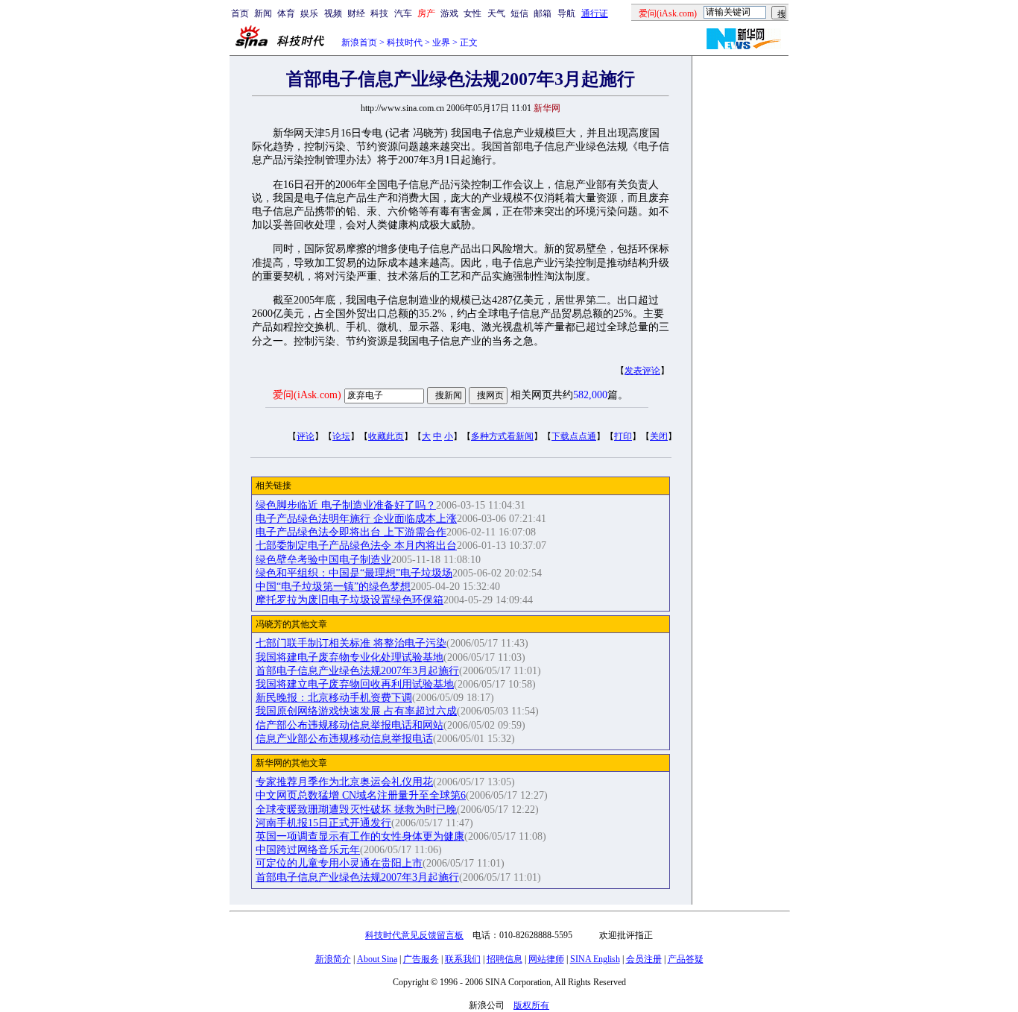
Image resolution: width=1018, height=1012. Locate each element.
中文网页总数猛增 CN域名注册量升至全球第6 (361, 795)
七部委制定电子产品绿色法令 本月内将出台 (356, 545)
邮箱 (542, 13)
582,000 (590, 394)
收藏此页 (386, 436)
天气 (496, 13)
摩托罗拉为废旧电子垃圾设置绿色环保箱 (349, 600)
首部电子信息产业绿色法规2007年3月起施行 (357, 670)
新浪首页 (359, 42)
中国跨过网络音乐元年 (308, 849)
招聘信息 (504, 959)
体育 (286, 13)
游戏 (449, 13)
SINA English (595, 959)
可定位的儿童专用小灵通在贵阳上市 (339, 863)
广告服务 (421, 959)
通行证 (594, 13)
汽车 (403, 13)
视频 (333, 13)
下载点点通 (573, 436)
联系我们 (463, 959)
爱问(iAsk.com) (307, 394)
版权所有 (531, 1005)
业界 (441, 42)
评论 (305, 436)
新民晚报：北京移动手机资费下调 (334, 697)
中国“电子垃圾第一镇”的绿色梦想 (333, 586)
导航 (566, 13)
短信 (519, 13)
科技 (379, 13)
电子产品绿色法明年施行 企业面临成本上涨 (356, 518)
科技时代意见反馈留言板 (414, 935)
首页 (240, 13)
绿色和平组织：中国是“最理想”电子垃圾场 (354, 573)
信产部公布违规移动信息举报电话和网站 (349, 725)
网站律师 (546, 959)
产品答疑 (686, 959)
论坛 (341, 436)
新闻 (263, 13)
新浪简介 (333, 959)
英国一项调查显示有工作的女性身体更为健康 (360, 836)
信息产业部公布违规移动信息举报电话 (344, 738)
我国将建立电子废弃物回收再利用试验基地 (355, 684)
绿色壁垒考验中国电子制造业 (323, 559)
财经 (356, 13)
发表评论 (642, 370)
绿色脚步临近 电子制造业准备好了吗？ (346, 505)
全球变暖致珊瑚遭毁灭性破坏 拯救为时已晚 (356, 809)
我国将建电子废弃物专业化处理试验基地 (349, 657)
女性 (472, 13)
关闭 (659, 436)
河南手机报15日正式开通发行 (323, 823)
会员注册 (644, 959)
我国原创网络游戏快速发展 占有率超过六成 (356, 711)
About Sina (377, 959)
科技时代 (405, 42)
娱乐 (309, 13)
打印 (623, 436)
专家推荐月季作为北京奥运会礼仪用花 (344, 782)
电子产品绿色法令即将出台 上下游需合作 (351, 532)
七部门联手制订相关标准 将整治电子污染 (351, 643)
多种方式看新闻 (502, 436)
